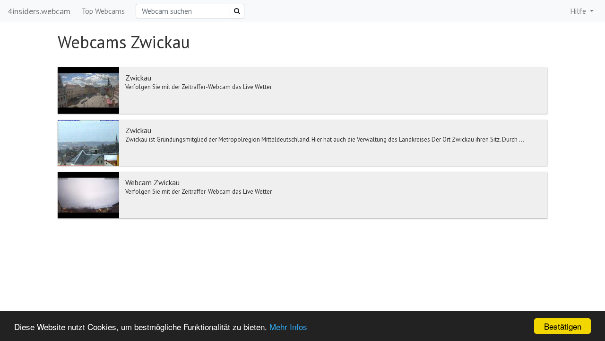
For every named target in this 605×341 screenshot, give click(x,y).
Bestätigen (562, 326)
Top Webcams (103, 11)
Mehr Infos (288, 326)
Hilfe (579, 11)
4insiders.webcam (39, 11)
